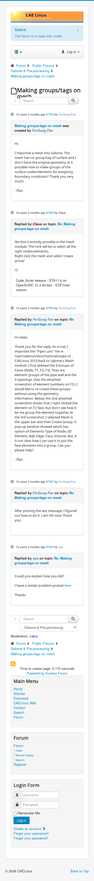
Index (18, 750)
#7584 (50, 308)
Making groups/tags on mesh (38, 125)
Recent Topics (24, 755)
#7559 (50, 114)
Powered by (35, 673)
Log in (21, 820)
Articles (19, 693)
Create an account (28, 828)
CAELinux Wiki (25, 703)
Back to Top (79, 870)
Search (19, 712)
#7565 (50, 212)
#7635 (50, 547)
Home (18, 689)
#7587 (50, 481)
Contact (19, 707)
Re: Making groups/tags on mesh (44, 226)
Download (21, 698)
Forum (18, 717)
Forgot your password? (31, 838)
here (67, 585)
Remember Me (29, 813)
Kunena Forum (56, 673)
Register (20, 764)
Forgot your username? (31, 833)
